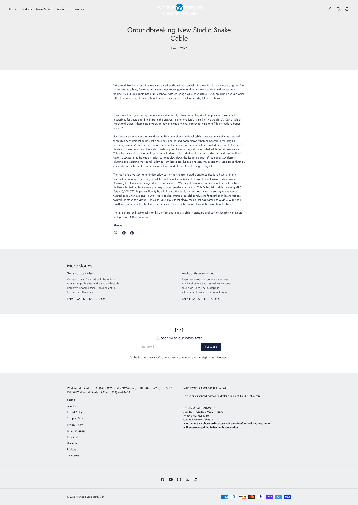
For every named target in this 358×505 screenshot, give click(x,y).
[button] (347, 9)
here (258, 396)
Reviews (71, 449)
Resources (79, 9)
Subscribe (211, 346)
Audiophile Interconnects (199, 273)
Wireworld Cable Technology (89, 496)
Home (12, 9)
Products (26, 9)
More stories (79, 265)
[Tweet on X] (116, 233)
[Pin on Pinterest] (132, 233)
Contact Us (73, 455)
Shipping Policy (76, 418)
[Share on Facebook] (124, 233)
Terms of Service (76, 431)
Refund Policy (74, 412)
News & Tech (44, 9)
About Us (62, 9)
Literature (72, 443)
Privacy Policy (75, 424)
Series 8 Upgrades (80, 273)
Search (71, 399)
